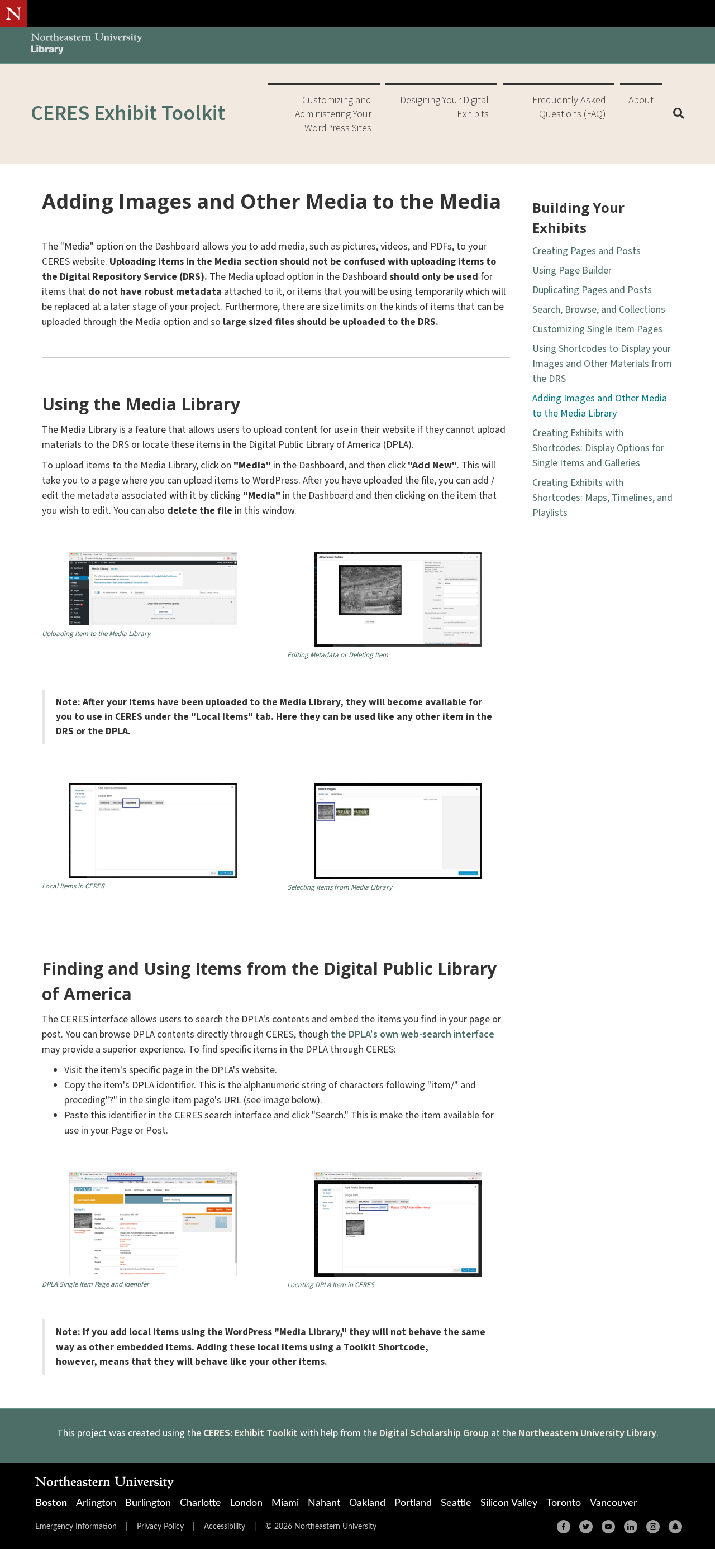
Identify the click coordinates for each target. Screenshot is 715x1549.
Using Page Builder (572, 271)
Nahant (324, 1503)
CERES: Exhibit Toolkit (250, 1433)
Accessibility (224, 1527)
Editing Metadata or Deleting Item (337, 655)
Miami (285, 1503)
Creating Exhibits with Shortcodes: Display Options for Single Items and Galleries (598, 448)
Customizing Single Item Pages (597, 329)
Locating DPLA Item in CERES (330, 1285)
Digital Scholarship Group (434, 1433)
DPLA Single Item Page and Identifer (95, 1284)
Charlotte (200, 1503)
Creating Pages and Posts (586, 251)
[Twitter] (586, 1526)
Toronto (563, 1503)
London (246, 1503)
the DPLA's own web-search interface (412, 1034)
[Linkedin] (630, 1526)
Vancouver (613, 1503)
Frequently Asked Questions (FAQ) (569, 107)
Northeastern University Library (587, 1433)
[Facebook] (563, 1526)
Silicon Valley (508, 1503)
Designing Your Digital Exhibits (444, 107)
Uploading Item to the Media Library (96, 634)
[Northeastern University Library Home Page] (86, 45)
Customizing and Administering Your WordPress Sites (333, 114)
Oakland (367, 1503)
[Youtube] (608, 1526)
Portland (413, 1503)
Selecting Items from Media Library (339, 887)
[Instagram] (653, 1526)
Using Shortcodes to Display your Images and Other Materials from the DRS (602, 364)
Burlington (148, 1503)
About (641, 100)
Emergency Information (76, 1527)
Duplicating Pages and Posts (592, 290)
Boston (51, 1503)
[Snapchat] (675, 1526)
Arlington (96, 1503)
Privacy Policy (160, 1527)
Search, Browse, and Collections (598, 310)
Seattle (456, 1503)
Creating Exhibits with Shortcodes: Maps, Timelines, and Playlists (602, 498)
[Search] (674, 113)
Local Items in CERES (73, 886)
